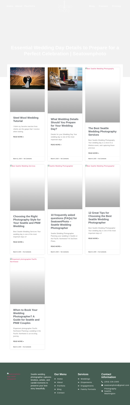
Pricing (116, 6)
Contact (103, 6)
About (18, 6)
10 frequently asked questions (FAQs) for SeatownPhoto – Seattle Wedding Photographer (64, 221)
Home (10, 6)
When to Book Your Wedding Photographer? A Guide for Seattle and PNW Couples (26, 316)
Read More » (18, 137)
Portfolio (29, 6)
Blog (92, 6)
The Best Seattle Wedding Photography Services (102, 131)
